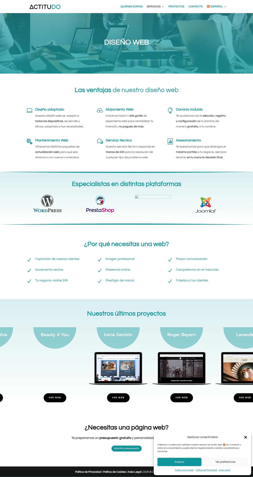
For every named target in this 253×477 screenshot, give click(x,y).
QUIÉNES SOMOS (132, 6)
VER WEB (31, 397)
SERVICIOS (154, 6)
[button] (245, 437)
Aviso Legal (224, 470)
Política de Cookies (184, 470)
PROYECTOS (176, 6)
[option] (31, 356)
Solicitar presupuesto (126, 448)
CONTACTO (195, 6)
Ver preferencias (225, 462)
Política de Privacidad (206, 470)
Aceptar (179, 462)
